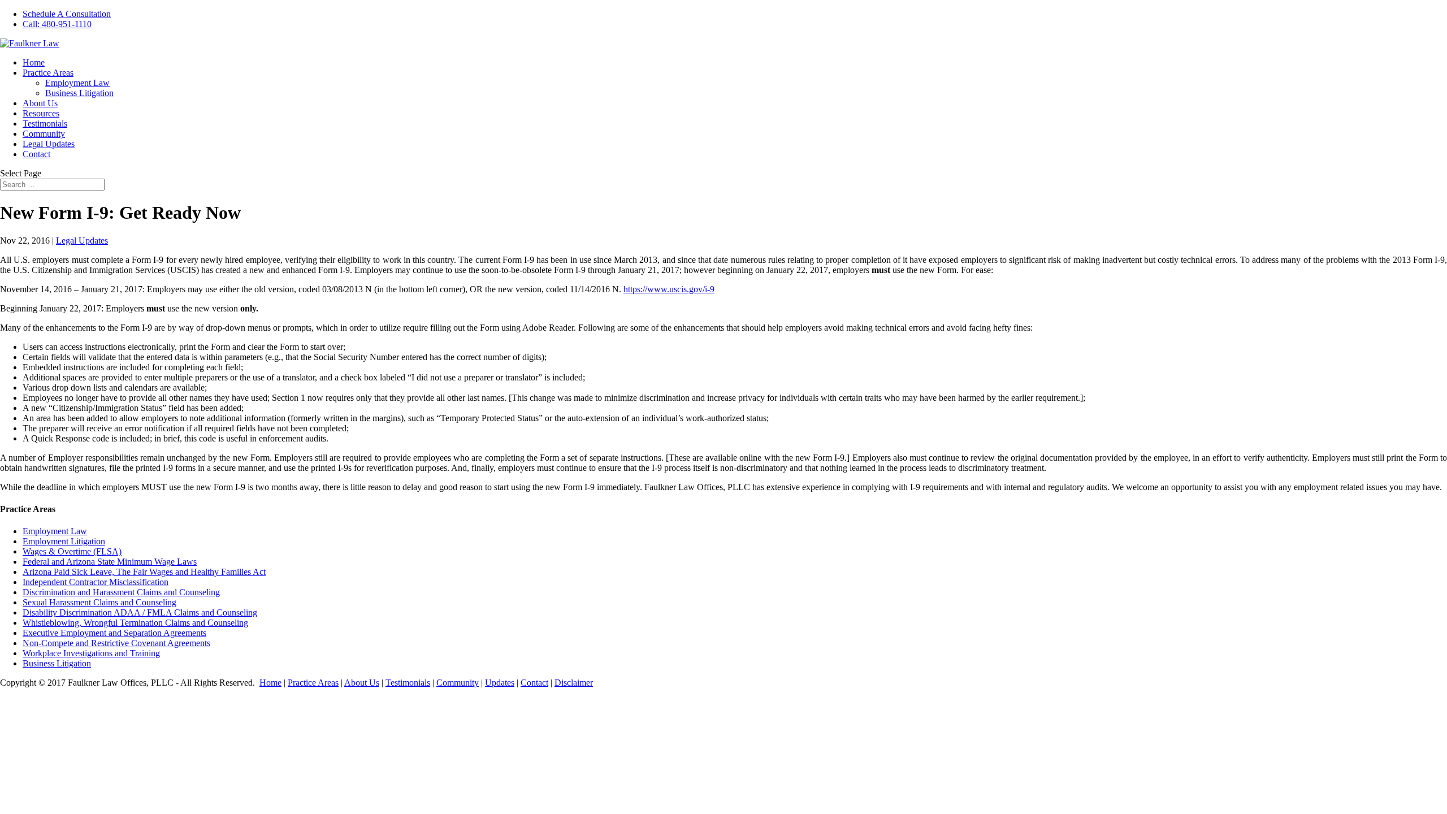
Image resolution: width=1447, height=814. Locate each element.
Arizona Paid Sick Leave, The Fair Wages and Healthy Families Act (144, 572)
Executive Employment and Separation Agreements (114, 633)
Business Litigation (79, 93)
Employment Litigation (64, 541)
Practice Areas (48, 72)
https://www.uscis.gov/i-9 (668, 289)
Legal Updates (49, 144)
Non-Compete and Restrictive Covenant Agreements (116, 643)
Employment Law (77, 83)
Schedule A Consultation (67, 14)
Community (44, 133)
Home (34, 62)
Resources (41, 113)
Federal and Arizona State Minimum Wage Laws (110, 561)
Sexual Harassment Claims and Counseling (99, 602)
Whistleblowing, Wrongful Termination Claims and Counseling (135, 622)
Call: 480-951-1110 (57, 24)
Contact (36, 154)
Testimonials (45, 123)
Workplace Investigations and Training (91, 653)
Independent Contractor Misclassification (95, 582)
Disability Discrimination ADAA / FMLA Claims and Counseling (140, 612)
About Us (40, 103)
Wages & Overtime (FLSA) (72, 551)
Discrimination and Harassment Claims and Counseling (121, 592)
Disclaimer (573, 682)
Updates (499, 682)
